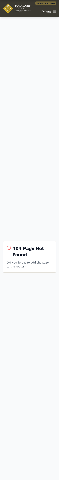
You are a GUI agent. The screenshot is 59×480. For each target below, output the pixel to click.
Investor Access (46, 3)
